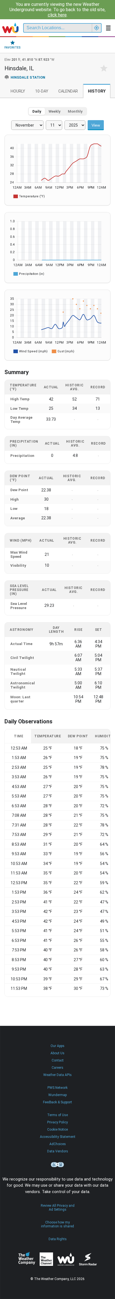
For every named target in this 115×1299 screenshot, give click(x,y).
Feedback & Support (57, 1102)
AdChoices (57, 1144)
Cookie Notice (57, 1129)
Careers (57, 1068)
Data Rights (58, 1239)
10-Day (41, 91)
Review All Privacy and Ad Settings (58, 1207)
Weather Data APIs (57, 1075)
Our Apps (57, 1046)
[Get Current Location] (96, 28)
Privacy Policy (57, 1122)
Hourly (18, 91)
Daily (36, 111)
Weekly (55, 111)
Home (10, 28)
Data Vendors (57, 1151)
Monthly (75, 111)
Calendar (68, 91)
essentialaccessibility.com (57, 1164)
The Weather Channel (46, 1259)
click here (57, 15)
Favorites (12, 47)
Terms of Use (57, 1115)
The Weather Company (26, 1259)
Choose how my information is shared (57, 1224)
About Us (57, 1053)
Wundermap (57, 1095)
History (97, 91)
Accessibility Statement (57, 1137)
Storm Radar (88, 1259)
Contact (58, 1060)
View (96, 125)
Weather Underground (66, 1259)
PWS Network (57, 1088)
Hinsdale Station (28, 77)
